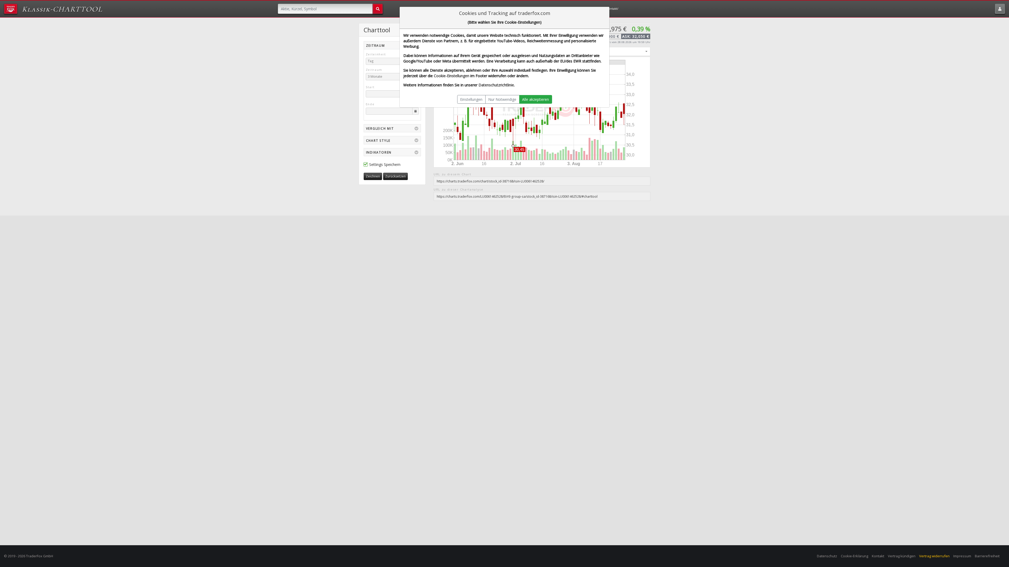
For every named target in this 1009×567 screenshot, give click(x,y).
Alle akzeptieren (535, 99)
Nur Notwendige (502, 99)
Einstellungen (471, 99)
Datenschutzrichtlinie (496, 84)
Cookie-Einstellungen (451, 75)
